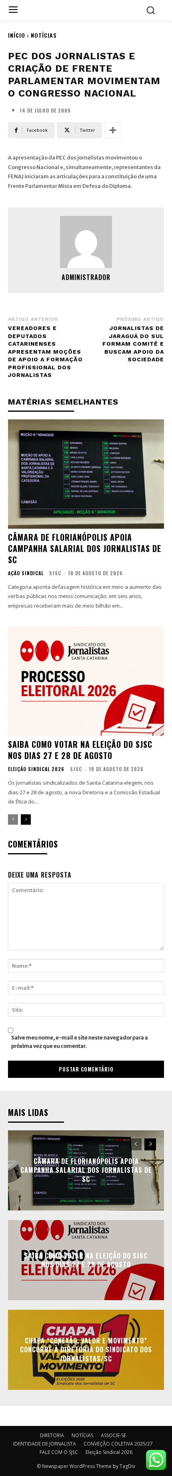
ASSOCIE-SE (113, 1435)
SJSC (55, 573)
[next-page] (26, 819)
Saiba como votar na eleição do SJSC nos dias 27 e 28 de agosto (80, 749)
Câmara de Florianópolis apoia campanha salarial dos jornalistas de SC (84, 548)
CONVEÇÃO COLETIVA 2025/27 (118, 1443)
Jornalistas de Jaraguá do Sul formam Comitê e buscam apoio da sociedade (133, 343)
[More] (112, 130)
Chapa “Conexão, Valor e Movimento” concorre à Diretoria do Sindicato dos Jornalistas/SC (86, 1349)
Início (16, 35)
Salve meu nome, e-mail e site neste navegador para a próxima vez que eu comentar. (79, 1041)
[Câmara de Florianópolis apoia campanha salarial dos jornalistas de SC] (86, 474)
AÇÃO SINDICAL (26, 573)
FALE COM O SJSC (59, 1452)
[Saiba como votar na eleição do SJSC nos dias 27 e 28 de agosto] (86, 681)
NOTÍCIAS (44, 35)
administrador (86, 277)
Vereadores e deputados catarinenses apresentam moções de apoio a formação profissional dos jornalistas (45, 352)
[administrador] (86, 242)
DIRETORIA (52, 1435)
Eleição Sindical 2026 (36, 769)
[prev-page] (13, 819)
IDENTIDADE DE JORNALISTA (44, 1443)
